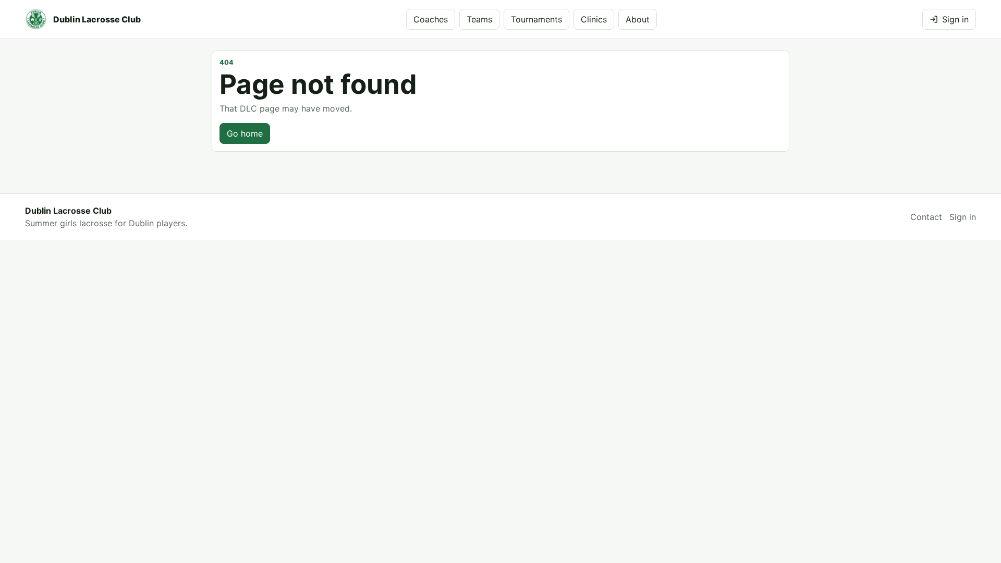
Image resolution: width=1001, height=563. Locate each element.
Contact (926, 217)
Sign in (955, 19)
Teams (479, 19)
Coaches (430, 19)
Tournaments (536, 19)
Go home (245, 133)
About (638, 19)
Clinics (594, 19)
